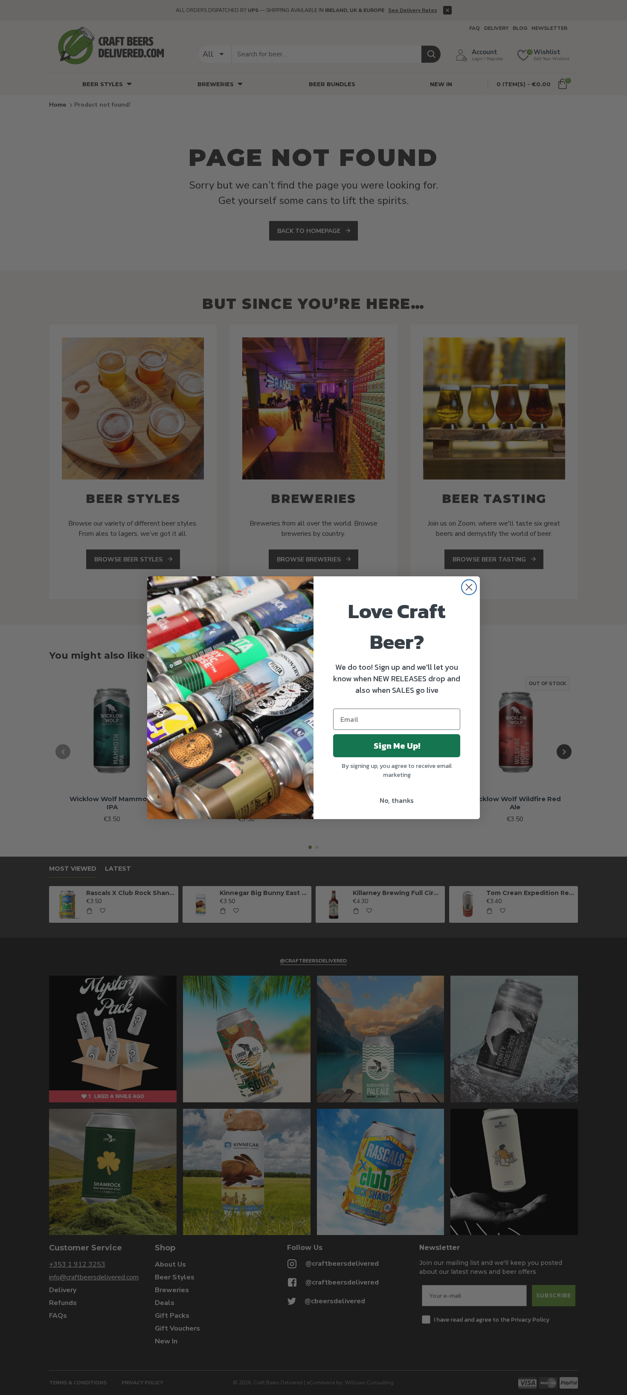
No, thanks (397, 800)
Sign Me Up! (397, 745)
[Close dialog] (469, 587)
